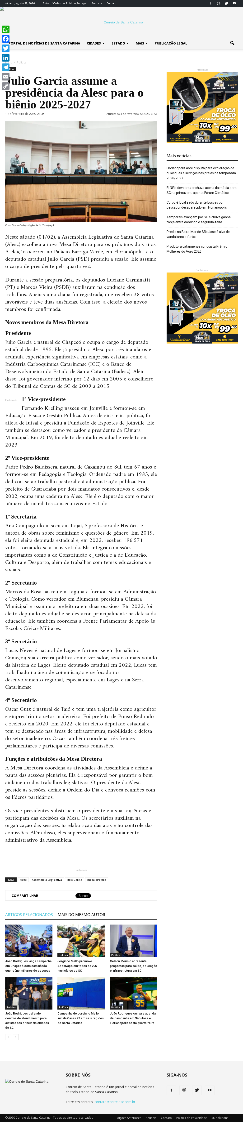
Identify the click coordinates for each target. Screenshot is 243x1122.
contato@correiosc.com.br (114, 1102)
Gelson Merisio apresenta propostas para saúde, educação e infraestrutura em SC (133, 965)
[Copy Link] (5, 86)
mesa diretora (96, 879)
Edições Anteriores (128, 1118)
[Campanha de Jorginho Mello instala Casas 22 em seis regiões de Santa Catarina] (81, 993)
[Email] (5, 76)
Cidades (94, 43)
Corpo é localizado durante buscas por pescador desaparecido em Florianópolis (197, 205)
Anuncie (97, 3)
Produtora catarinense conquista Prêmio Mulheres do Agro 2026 (197, 249)
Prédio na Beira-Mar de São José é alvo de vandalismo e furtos (198, 234)
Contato (112, 3)
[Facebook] (210, 3)
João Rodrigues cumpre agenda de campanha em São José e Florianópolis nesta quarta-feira (133, 1018)
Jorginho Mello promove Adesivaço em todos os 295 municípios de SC (77, 965)
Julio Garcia (74, 879)
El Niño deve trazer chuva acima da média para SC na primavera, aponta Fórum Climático (202, 190)
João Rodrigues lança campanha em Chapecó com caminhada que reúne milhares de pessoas (28, 965)
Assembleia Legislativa (47, 879)
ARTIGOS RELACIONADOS (29, 914)
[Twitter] (226, 3)
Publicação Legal (76, 3)
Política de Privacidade (191, 1118)
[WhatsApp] (5, 29)
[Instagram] (218, 3)
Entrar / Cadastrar (54, 3)
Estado (118, 43)
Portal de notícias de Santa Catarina (44, 43)
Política (11, 955)
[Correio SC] (121, 22)
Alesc (23, 879)
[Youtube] (234, 3)
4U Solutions (219, 1118)
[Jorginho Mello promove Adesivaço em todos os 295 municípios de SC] (81, 941)
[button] (232, 43)
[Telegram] (5, 67)
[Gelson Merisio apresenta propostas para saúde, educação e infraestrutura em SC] (133, 941)
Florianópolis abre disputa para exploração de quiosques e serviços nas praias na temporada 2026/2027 (201, 173)
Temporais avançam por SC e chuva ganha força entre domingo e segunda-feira (199, 219)
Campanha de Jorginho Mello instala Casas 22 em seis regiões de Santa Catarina (80, 1018)
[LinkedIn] (5, 58)
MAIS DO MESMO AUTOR (81, 914)
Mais (140, 43)
